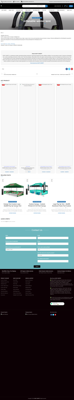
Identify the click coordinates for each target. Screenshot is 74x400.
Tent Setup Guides (28, 289)
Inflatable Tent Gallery (37, 17)
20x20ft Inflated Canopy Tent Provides (9, 167)
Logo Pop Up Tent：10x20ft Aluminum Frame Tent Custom (61, 205)
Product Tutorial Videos (17, 293)
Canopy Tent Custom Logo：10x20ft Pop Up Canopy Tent (13, 205)
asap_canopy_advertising (10, 43)
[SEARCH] (46, 6)
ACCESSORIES (27, 170)
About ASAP (15, 280)
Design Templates (28, 293)
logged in (6, 221)
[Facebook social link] (67, 69)
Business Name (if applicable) (12, 241)
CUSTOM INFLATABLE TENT (9, 169)
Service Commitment (29, 280)
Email (39, 235)
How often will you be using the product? (46, 252)
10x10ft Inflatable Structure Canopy (64, 167)
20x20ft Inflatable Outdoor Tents (46, 167)
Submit (37, 266)
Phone (39, 241)
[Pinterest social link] (72, 69)
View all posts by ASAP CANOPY (37, 63)
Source (2, 43)
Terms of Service (16, 289)
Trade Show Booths (4, 291)
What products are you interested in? (13, 247)
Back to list (37, 74)
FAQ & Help (15, 283)
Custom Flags (3, 289)
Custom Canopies (4, 280)
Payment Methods (28, 285)
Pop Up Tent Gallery (12, 201)
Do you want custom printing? (44, 247)
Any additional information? (43, 258)
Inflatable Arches (4, 283)
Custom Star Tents (4, 287)
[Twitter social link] (69, 69)
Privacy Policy (15, 287)
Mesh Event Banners (4, 293)
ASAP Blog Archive (16, 291)
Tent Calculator (28, 291)
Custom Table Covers (4, 285)
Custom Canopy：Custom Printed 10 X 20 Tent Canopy (37, 205)
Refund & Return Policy (17, 285)
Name (7, 235)
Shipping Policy (28, 287)
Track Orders (27, 283)
